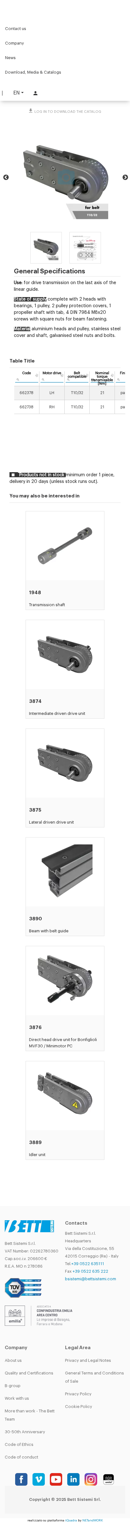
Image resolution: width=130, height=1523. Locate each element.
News (10, 58)
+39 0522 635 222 (90, 1271)
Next (125, 177)
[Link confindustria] (38, 1315)
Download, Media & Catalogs (33, 72)
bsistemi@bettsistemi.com (90, 1279)
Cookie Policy (78, 1406)
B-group (13, 1386)
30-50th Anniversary (25, 1432)
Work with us (17, 1398)
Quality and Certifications (29, 1373)
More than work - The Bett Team (30, 1415)
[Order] (36, 375)
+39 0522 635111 (87, 1264)
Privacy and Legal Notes (88, 1360)
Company (14, 43)
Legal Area (78, 1347)
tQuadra (71, 1520)
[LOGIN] (35, 93)
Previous (6, 177)
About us (13, 1360)
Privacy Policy (78, 1394)
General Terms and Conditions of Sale (94, 1377)
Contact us (15, 29)
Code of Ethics (19, 1444)
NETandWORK (92, 1520)
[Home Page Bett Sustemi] (12, 8)
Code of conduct (21, 1457)
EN (16, 92)
